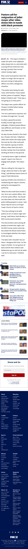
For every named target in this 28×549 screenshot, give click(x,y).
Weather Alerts (16, 399)
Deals (2, 459)
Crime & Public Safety (4, 402)
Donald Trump (16, 424)
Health (15, 454)
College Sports (4, 450)
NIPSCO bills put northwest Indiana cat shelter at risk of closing (18, 267)
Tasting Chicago (5, 481)
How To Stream (5, 492)
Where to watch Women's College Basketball (17, 517)
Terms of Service (15, 383)
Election (15, 417)
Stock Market (4, 468)
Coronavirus (16, 457)
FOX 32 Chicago (12, 28)
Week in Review (5, 476)
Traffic (3, 415)
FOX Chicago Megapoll (4, 409)
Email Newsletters (5, 495)
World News (4, 400)
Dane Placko (5, 28)
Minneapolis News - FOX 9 (17, 483)
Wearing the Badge (4, 478)
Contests (3, 499)
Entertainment (18, 435)
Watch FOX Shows (17, 446)
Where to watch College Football (17, 497)
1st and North (4, 474)
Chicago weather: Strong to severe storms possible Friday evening (18, 290)
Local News (4, 396)
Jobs (2, 461)
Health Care (16, 464)
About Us (4, 490)
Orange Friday (4, 486)
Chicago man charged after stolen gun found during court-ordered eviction (9, 351)
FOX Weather (16, 408)
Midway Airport (5, 426)
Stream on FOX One (16, 491)
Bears (2, 437)
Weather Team (16, 403)
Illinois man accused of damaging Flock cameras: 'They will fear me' (9, 324)
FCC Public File (4, 506)
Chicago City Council (16, 430)
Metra (2, 423)
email (18, 532)
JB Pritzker (15, 426)
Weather (16, 394)
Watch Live (21, 2)
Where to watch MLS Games (17, 523)
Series (3, 472)
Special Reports (5, 406)
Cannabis (15, 459)
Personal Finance (5, 463)
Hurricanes (15, 406)
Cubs (2, 442)
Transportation (4, 417)
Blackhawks (4, 439)
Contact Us (4, 497)
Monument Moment (4, 483)
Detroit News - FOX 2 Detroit (16, 480)
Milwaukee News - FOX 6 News (17, 476)
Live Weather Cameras (16, 397)
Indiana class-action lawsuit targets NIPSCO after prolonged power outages (9, 338)
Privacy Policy (15, 382)
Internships (3, 504)
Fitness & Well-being (16, 461)
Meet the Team (5, 501)
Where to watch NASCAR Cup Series (17, 505)
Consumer (3, 457)
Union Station (4, 428)
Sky (2, 448)
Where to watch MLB (17, 500)
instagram (12, 532)
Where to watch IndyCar (17, 508)
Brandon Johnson (17, 428)
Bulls (2, 441)
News (3, 394)
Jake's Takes (16, 437)
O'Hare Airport (4, 425)
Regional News (16, 473)
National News (4, 398)
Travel (2, 419)
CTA (2, 421)
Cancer (14, 456)
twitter (15, 532)
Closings (15, 401)
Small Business (4, 466)
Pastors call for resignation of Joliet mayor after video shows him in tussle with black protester (13, 49)
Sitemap (3, 510)
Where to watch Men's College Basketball (17, 512)
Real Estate (4, 464)
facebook (10, 532)
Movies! (15, 444)
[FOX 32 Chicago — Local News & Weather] (5, 2)
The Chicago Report (16, 422)
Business (3, 456)
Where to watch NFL (17, 494)
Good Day (3, 405)
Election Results (16, 419)
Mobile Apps (4, 494)
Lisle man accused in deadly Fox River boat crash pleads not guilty (9, 344)
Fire (2, 446)
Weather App (16, 405)
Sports (3, 435)
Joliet (17, 28)
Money (3, 454)
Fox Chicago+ (16, 441)
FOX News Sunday (5, 411)
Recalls (14, 466)
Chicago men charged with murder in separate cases (9, 330)
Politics (15, 415)
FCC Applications (5, 508)
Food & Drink (16, 442)
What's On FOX (16, 439)
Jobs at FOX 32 (4, 503)
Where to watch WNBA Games (17, 520)
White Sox (3, 444)
